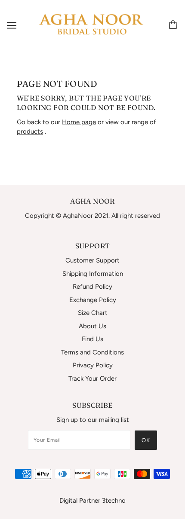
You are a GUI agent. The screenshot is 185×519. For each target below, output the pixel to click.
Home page (79, 122)
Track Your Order (92, 378)
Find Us (92, 339)
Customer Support (92, 260)
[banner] (91, 24)
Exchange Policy (92, 300)
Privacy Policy (93, 365)
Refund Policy (92, 286)
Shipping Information (92, 274)
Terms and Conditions (92, 352)
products (30, 131)
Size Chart (93, 313)
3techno (114, 500)
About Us (92, 326)
